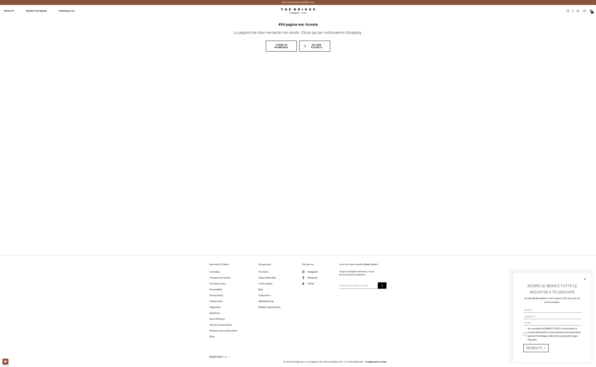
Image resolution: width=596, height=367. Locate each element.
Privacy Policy (552, 328)
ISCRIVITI (534, 348)
